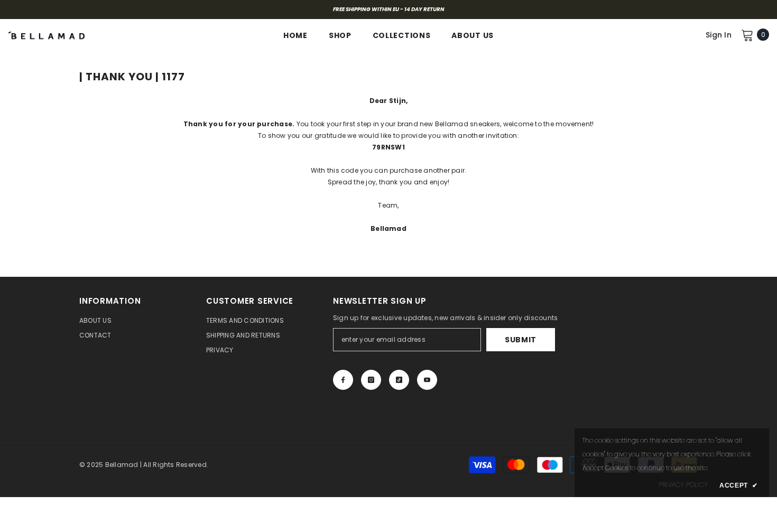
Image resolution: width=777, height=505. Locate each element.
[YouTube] (427, 380)
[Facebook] (343, 380)
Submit (520, 339)
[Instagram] (371, 380)
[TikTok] (399, 380)
